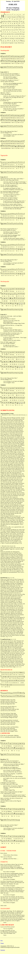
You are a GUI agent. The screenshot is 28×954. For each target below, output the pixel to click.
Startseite (3, 950)
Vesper (2, 943)
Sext (2, 940)
